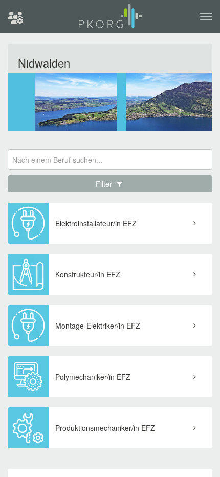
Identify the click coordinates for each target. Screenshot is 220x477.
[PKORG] (110, 20)
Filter (105, 184)
